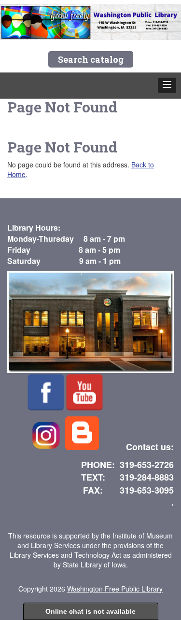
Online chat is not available (90, 611)
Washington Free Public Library (115, 588)
